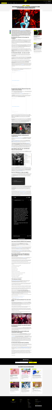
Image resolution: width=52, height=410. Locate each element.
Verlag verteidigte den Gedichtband (16, 280)
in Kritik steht (24, 257)
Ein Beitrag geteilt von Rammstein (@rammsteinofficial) (19, 113)
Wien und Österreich (29, 407)
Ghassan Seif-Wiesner (24, 379)
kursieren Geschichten (22, 30)
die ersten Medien (21, 93)
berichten (17, 347)
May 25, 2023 (19, 70)
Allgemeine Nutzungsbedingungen (38, 401)
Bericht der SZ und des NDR (19, 250)
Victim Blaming (13, 336)
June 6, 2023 (17, 298)
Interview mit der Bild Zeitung (19, 247)
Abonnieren (33, 362)
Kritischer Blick (27, 5)
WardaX (20, 400)
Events (20, 401)
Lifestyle (24, 5)
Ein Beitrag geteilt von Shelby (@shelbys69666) (19, 87)
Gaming (29, 405)
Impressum (36, 400)
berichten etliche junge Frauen (22, 191)
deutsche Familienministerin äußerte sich (17, 137)
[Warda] (13, 400)
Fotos (28, 401)
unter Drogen (22, 64)
